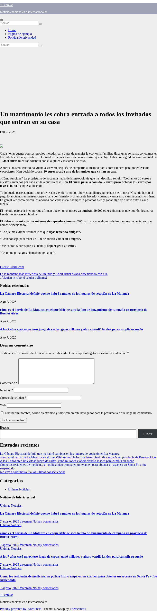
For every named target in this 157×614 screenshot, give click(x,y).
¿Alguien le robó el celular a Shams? (23, 277)
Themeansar (77, 609)
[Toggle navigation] (1, 20)
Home (12, 30)
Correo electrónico (13, 397)
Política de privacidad (22, 37)
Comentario (9, 383)
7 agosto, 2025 (10, 521)
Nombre (6, 390)
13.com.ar (6, 5)
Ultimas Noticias (19, 489)
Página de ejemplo (20, 34)
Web (3, 405)
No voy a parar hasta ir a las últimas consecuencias (32, 472)
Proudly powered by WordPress (21, 609)
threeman (26, 521)
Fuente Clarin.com (12, 267)
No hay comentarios (45, 521)
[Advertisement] (78, 77)
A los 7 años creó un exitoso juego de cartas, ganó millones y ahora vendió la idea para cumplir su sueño (71, 329)
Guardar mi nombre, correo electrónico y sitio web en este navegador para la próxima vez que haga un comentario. (79, 413)
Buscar (4, 427)
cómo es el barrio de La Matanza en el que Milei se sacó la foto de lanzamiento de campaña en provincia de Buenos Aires (78, 457)
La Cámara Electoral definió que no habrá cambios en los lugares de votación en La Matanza (64, 293)
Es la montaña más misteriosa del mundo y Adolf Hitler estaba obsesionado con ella (54, 274)
